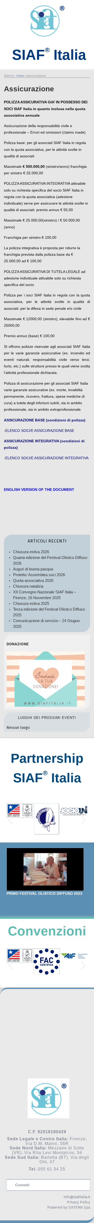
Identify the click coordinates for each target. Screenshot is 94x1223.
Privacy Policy (78, 1202)
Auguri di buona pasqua (33, 569)
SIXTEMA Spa (79, 1207)
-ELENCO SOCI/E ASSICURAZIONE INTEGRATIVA (46, 458)
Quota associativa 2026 (33, 580)
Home (20, 75)
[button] (10, 819)
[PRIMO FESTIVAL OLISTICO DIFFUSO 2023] (45, 869)
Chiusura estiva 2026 (31, 552)
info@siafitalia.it (77, 1197)
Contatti (22, 1185)
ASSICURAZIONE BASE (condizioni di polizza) (44, 420)
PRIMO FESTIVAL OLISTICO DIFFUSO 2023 (44, 893)
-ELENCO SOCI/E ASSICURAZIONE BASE (39, 430)
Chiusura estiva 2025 (31, 603)
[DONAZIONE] (46, 705)
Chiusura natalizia (28, 586)
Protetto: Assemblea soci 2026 (39, 574)
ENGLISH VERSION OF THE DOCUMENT (39, 489)
